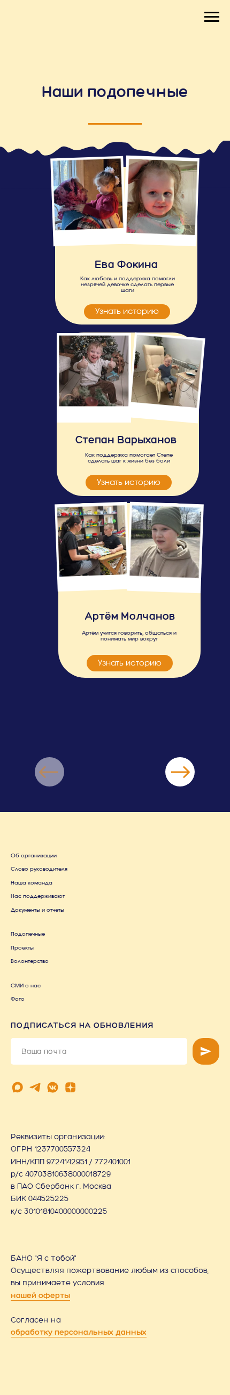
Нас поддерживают (38, 896)
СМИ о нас (26, 985)
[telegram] (35, 1087)
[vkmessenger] (52, 1087)
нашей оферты (40, 1295)
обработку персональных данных (79, 1332)
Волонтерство (30, 961)
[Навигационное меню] (211, 17)
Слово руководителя (39, 869)
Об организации (34, 855)
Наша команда (31, 883)
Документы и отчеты (37, 910)
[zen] (70, 1087)
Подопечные (28, 934)
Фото (18, 999)
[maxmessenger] (17, 1087)
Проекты (22, 948)
